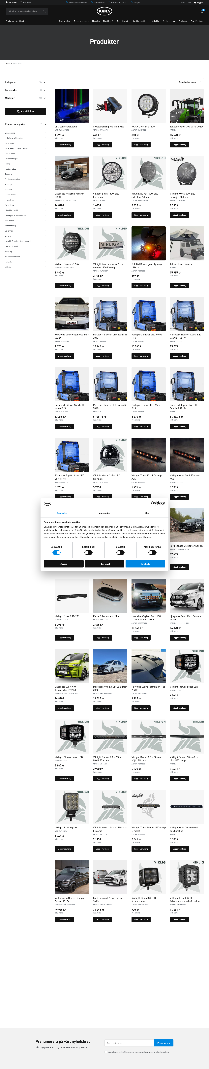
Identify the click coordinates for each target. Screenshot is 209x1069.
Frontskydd (9, 200)
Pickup (7, 163)
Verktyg (8, 236)
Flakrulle (9, 262)
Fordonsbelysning (81, 21)
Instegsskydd (10, 143)
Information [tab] (104, 513)
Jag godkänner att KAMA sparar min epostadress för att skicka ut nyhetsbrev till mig (138, 1052)
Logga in (200, 2)
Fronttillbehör (123, 21)
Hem (8, 63)
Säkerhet (9, 231)
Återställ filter (27, 111)
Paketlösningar (197, 21)
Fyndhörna (183, 21)
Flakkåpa (96, 21)
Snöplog (8, 251)
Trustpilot (137, 2)
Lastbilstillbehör (11, 246)
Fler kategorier (169, 21)
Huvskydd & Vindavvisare (15, 215)
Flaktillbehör (108, 21)
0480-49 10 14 (186, 2)
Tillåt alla (145, 564)
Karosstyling (10, 225)
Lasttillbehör (154, 21)
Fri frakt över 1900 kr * (119, 2)
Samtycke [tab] (62, 513)
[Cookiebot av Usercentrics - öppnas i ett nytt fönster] (152, 503)
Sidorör (8, 267)
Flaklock (8, 189)
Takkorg (8, 174)
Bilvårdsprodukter (12, 256)
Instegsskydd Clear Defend (16, 148)
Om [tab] (147, 513)
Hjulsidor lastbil (138, 21)
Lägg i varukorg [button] (64, 144)
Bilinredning (10, 133)
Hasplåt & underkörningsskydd (18, 241)
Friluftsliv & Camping (13, 138)
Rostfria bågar (65, 21)
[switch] (88, 552)
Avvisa (63, 564)
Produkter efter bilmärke (16, 21)
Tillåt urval (104, 564)
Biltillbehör (9, 220)
